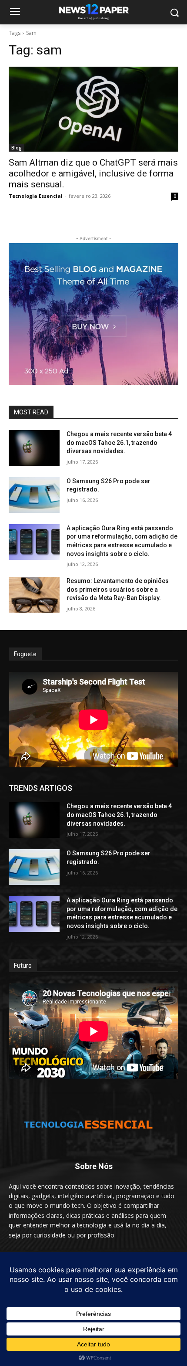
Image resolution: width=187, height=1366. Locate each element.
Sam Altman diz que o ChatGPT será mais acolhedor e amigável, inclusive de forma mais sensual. (93, 173)
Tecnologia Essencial (36, 196)
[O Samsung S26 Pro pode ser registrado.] (34, 495)
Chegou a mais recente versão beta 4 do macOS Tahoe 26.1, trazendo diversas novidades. (119, 442)
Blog (16, 148)
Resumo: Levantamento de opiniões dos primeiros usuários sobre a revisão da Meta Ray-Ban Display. (118, 589)
